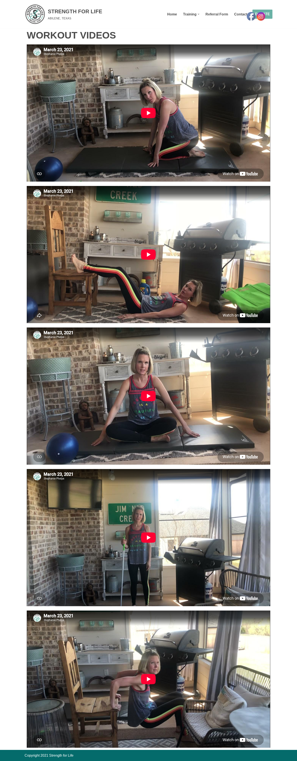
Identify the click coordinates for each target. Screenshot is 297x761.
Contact (240, 14)
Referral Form (216, 14)
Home (172, 14)
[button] (198, 14)
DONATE (262, 14)
